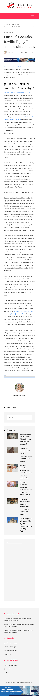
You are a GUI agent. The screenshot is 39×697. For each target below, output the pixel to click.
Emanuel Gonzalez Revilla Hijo (13, 67)
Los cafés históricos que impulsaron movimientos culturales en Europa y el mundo (25, 506)
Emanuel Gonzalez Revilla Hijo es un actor (17, 93)
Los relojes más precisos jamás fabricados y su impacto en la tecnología (25, 439)
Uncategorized (9, 32)
